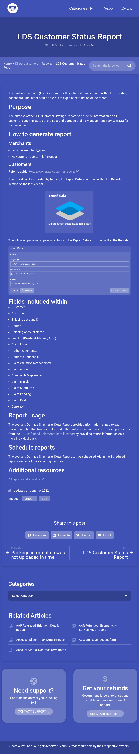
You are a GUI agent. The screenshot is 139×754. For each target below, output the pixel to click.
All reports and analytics (24, 479)
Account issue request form (97, 639)
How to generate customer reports (52, 171)
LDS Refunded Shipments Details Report (48, 434)
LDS (44, 498)
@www (126, 8)
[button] (81, 8)
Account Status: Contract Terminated (41, 650)
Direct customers (26, 63)
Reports (56, 44)
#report (29, 498)
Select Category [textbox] (23, 595)
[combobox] (69, 596)
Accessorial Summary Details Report (40, 639)
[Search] (129, 66)
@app (108, 8)
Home (7, 63)
